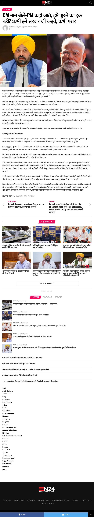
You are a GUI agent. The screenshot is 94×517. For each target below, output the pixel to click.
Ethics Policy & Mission (60, 500)
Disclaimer (31, 500)
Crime (4, 405)
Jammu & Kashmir (9, 430)
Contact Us (7, 500)
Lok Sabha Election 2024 (12, 436)
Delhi (4, 408)
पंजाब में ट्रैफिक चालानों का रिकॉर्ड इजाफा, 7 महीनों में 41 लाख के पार (22, 358)
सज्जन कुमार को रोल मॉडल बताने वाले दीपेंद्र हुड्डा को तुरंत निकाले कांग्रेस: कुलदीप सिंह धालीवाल (30, 381)
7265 (4, 388)
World (4, 469)
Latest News (22, 196)
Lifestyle (5, 433)
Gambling (6, 419)
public (4, 444)
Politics (5, 441)
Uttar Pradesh (8, 461)
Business (6, 400)
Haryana (5, 422)
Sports (5, 453)
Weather (5, 467)
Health (5, 425)
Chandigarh (7, 402)
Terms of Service (48, 503)
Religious (6, 450)
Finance (5, 416)
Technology (7, 455)
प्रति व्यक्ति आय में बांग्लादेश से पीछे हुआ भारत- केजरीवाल (18, 364)
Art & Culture (7, 391)
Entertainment (8, 413)
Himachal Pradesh (9, 427)
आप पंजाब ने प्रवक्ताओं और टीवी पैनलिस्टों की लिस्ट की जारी (19, 375)
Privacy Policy (86, 500)
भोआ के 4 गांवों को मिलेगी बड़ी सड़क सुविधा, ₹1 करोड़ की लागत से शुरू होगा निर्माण (25, 369)
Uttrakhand (6, 464)
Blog (4, 397)
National (5, 439)
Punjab (32, 196)
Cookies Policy (19, 500)
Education (6, 411)
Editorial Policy (43, 500)
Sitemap (75, 500)
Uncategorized (8, 458)
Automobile (7, 394)
